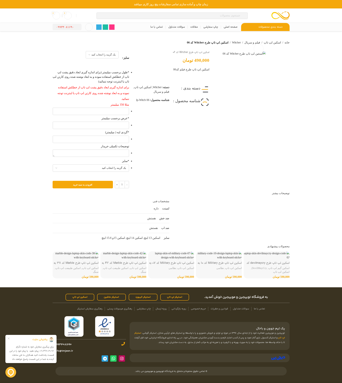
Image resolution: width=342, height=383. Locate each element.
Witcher (236, 42)
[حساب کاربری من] (88, 27)
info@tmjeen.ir (63, 351)
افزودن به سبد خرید (82, 184)
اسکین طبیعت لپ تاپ (115, 268)
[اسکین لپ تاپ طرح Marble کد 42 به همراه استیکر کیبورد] (123, 255)
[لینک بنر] (171, 4)
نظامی (220, 268)
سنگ (143, 271)
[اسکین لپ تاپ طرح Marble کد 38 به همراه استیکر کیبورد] (76, 255)
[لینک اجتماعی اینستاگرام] (112, 27)
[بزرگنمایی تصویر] (258, 48)
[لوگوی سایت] (280, 15)
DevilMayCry (259, 268)
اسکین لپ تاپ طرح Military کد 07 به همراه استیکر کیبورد (171, 265)
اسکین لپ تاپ (272, 42)
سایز (126, 57)
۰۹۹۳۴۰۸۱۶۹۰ (65, 27)
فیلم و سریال (161, 91)
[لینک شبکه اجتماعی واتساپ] (105, 27)
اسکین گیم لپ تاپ (279, 268)
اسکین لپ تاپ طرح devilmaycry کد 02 (268, 265)
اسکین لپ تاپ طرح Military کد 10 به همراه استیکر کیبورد (220, 265)
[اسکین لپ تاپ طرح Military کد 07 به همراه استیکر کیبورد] (171, 255)
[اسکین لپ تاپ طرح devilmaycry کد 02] (267, 255)
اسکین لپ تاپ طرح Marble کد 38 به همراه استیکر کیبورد (76, 265)
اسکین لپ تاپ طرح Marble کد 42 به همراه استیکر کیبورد (124, 265)
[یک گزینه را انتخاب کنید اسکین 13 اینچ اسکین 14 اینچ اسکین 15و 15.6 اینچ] (91, 168)
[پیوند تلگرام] (99, 27)
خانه (287, 42)
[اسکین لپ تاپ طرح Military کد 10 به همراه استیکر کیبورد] (219, 255)
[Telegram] (105, 358)
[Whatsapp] (113, 358)
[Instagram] (122, 358)
